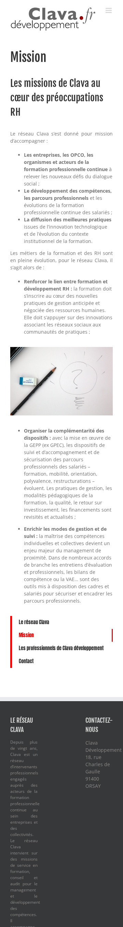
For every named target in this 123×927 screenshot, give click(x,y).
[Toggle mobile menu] (109, 10)
